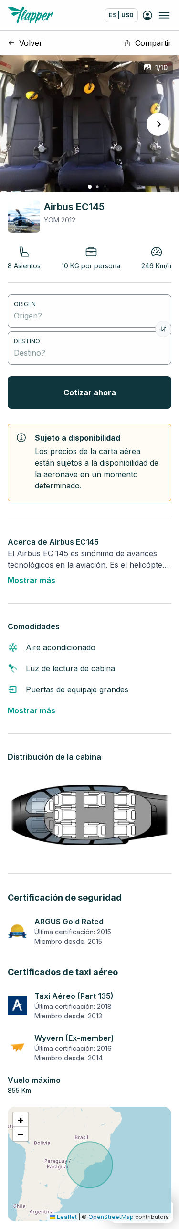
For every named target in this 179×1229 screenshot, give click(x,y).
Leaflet (66, 1216)
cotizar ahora (89, 392)
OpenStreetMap (111, 1216)
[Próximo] (158, 124)
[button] (20, 1119)
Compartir (153, 43)
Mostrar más (31, 580)
